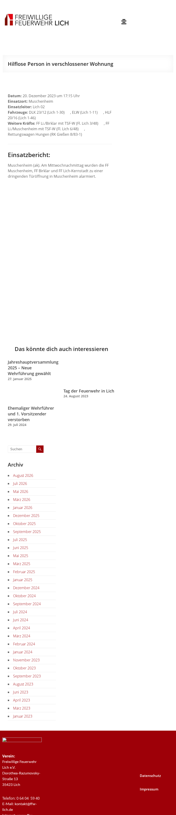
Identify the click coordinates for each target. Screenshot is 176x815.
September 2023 (27, 676)
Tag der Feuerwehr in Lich (88, 391)
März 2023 (21, 708)
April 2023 (21, 700)
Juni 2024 (20, 619)
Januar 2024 (22, 652)
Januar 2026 (22, 507)
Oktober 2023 (24, 668)
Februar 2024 (24, 643)
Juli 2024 (20, 611)
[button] (123, 22)
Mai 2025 (20, 555)
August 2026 (23, 475)
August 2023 (23, 684)
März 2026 (21, 499)
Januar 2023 (22, 716)
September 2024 (27, 603)
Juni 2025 (20, 547)
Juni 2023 (20, 692)
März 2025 (21, 563)
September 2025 (27, 531)
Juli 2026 (20, 483)
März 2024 (21, 635)
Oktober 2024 (24, 595)
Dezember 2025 (26, 515)
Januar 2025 (22, 579)
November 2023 (26, 660)
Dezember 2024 (26, 587)
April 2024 (21, 627)
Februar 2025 (24, 571)
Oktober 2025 (24, 523)
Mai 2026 (20, 491)
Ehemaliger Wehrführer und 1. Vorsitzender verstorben (31, 413)
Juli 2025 (20, 539)
